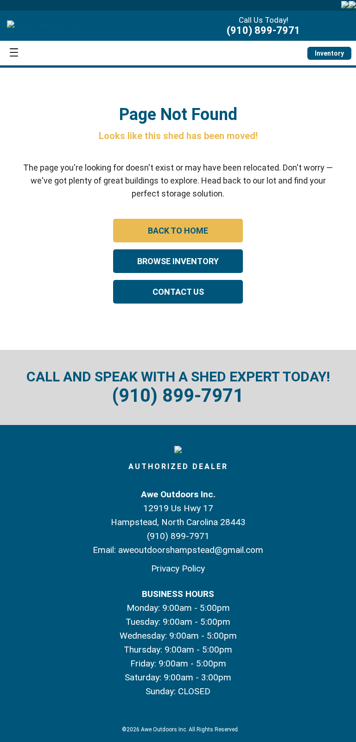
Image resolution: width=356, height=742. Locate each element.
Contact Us (178, 292)
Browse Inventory (178, 261)
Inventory (329, 53)
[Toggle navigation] (14, 53)
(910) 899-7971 (263, 30)
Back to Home (178, 230)
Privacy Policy (178, 568)
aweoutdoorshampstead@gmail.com (190, 550)
